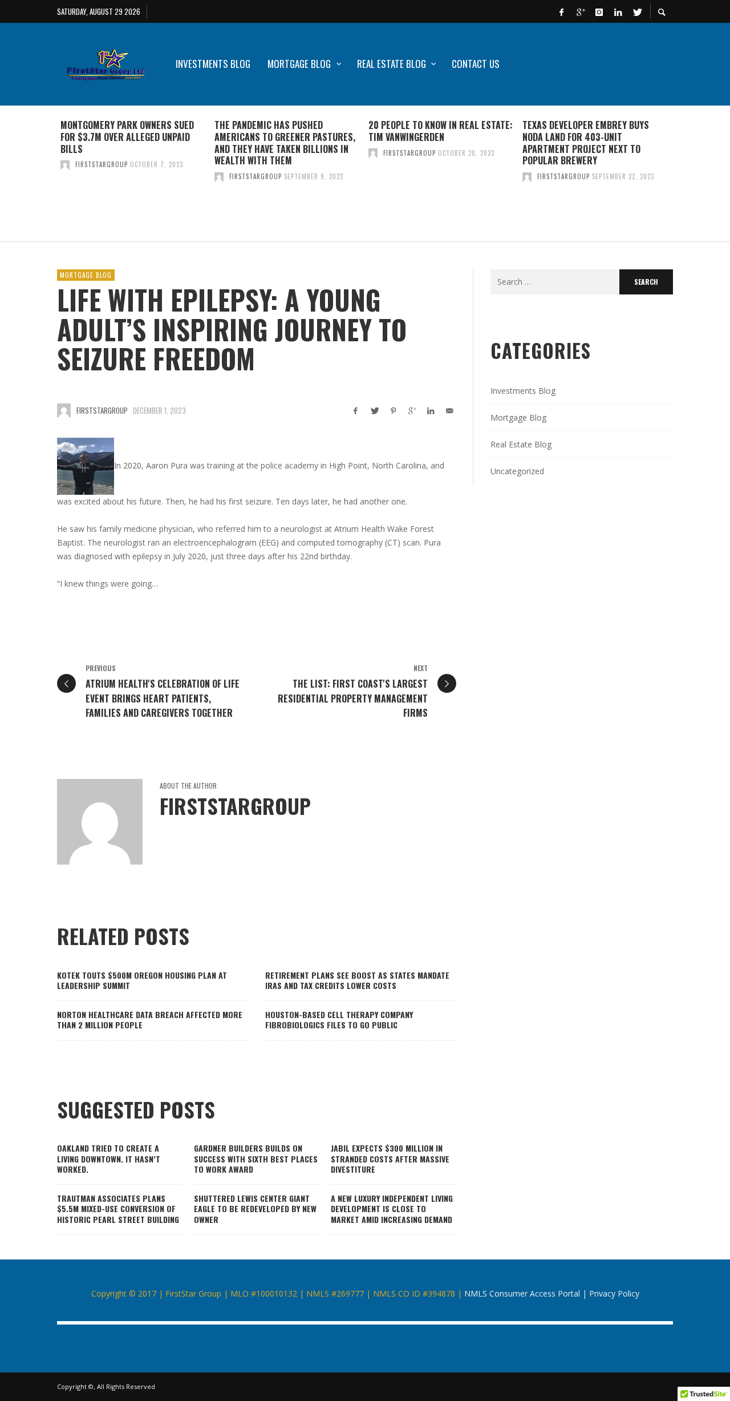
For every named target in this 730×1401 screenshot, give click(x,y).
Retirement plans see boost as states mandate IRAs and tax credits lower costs (357, 980)
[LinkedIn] (617, 11)
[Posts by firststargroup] (65, 164)
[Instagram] (598, 11)
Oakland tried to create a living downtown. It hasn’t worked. (108, 1158)
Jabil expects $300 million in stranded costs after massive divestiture (390, 1158)
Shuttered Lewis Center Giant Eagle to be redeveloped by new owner (255, 1208)
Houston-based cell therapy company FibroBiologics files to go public (339, 1019)
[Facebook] (561, 11)
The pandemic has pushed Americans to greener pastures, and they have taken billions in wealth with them (284, 142)
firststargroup (101, 164)
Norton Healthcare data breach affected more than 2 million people (149, 1019)
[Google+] (580, 11)
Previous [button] (48, 178)
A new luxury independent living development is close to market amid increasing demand (392, 1208)
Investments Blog (522, 390)
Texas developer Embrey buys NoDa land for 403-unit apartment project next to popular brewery (585, 142)
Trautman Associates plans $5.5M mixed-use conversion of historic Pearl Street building (118, 1208)
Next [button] (681, 178)
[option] (134, 173)
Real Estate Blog (520, 444)
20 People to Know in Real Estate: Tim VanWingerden (440, 131)
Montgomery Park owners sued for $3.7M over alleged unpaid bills (127, 137)
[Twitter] (636, 11)
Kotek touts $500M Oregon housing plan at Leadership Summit (142, 980)
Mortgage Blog (86, 275)
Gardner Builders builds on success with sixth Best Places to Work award (256, 1158)
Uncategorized (517, 471)
